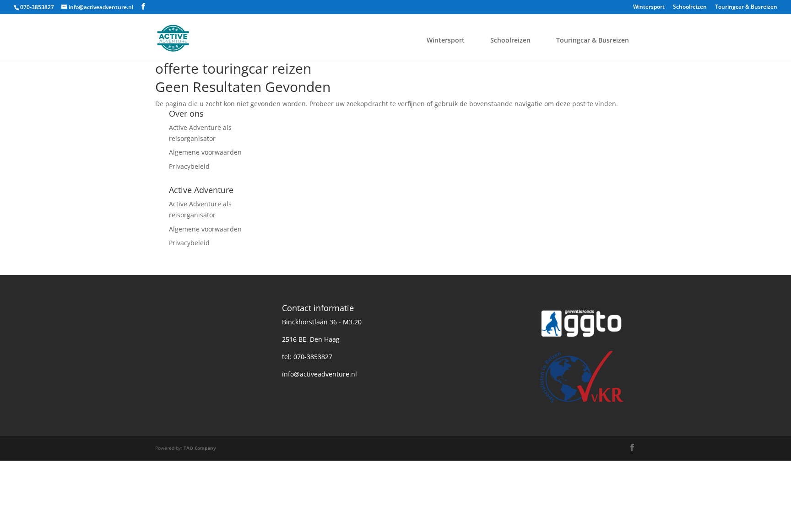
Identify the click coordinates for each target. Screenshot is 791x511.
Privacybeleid (189, 166)
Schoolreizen (690, 7)
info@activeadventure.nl (319, 374)
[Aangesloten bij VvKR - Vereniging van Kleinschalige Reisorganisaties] (581, 403)
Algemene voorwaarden (205, 152)
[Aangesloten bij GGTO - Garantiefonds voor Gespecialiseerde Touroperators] (581, 341)
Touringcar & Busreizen (746, 7)
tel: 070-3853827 (307, 356)
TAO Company (200, 448)
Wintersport (649, 7)
